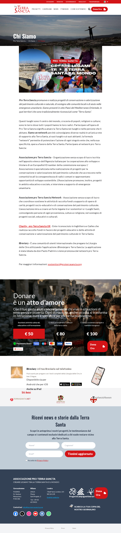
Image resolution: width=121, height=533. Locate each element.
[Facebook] (15, 513)
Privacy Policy (42, 460)
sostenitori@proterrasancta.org (65, 264)
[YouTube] (35, 513)
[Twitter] (22, 513)
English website (53, 497)
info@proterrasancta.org (33, 507)
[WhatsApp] (48, 513)
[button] (106, 1)
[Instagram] (28, 513)
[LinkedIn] (42, 513)
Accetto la (38, 460)
